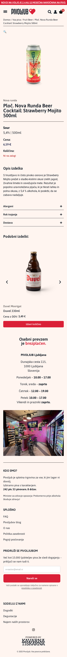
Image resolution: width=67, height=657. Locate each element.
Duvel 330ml (11, 311)
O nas (6, 527)
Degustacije (10, 616)
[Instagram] (33, 630)
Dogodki (8, 610)
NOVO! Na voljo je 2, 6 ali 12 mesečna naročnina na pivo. (33, 2)
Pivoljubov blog (12, 522)
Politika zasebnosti (14, 533)
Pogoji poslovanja (13, 539)
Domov (7, 19)
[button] (5, 31)
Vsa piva (17, 19)
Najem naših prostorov (16, 621)
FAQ (5, 516)
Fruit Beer (28, 19)
